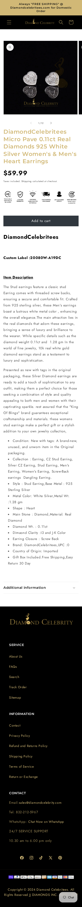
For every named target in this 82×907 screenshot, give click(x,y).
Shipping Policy (21, 756)
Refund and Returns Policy (28, 746)
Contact (14, 725)
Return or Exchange (23, 776)
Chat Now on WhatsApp (46, 821)
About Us (16, 656)
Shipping (26, 181)
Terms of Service (21, 766)
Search (14, 677)
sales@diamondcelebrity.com (40, 802)
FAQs (13, 666)
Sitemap (15, 697)
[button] (9, 22)
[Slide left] (31, 123)
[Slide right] (51, 123)
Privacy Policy (19, 735)
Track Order (18, 687)
